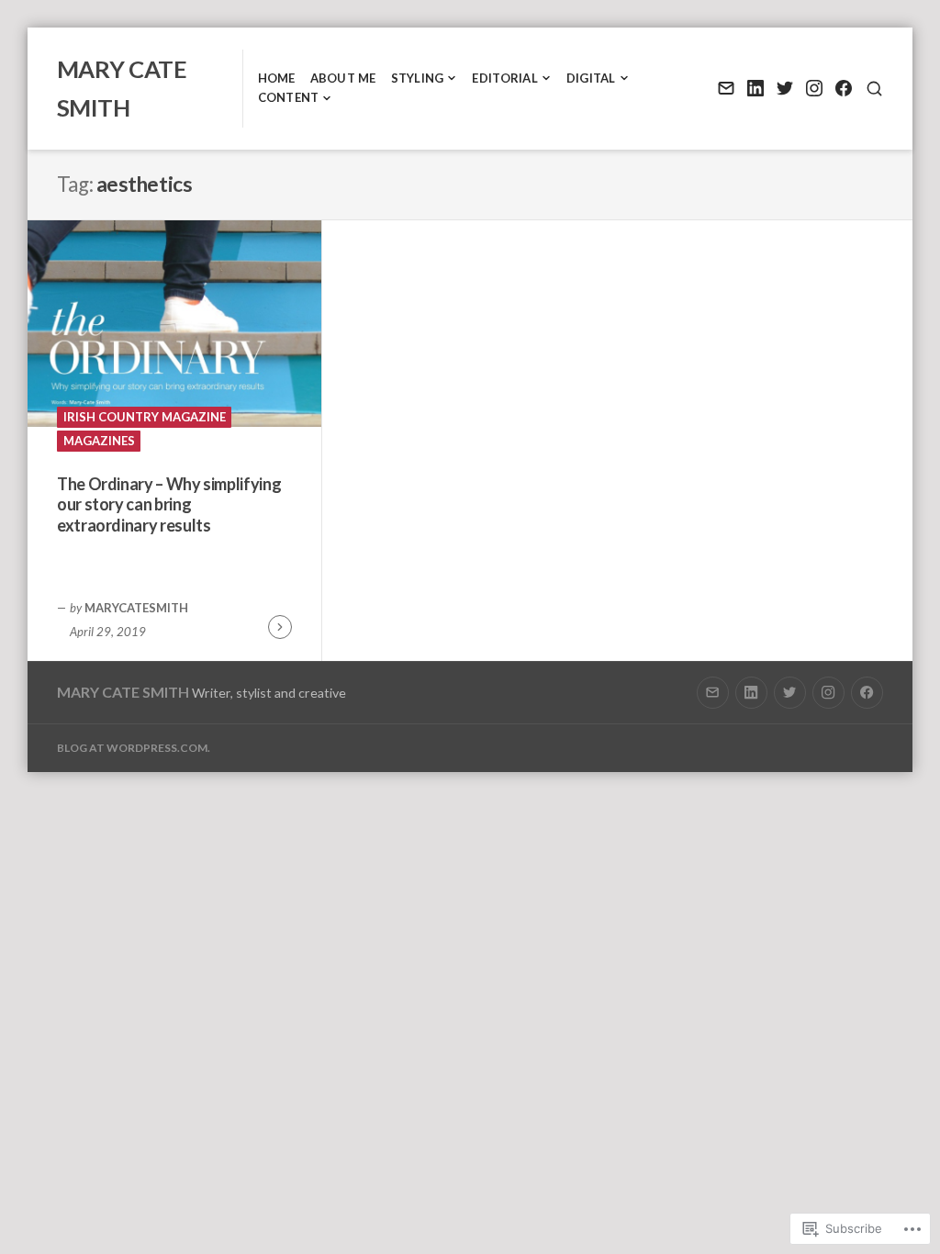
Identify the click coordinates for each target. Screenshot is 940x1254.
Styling (417, 78)
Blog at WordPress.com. (133, 748)
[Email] (725, 88)
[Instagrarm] (813, 88)
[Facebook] (843, 88)
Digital (591, 78)
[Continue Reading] (280, 627)
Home (277, 78)
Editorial (504, 78)
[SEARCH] (874, 88)
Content (288, 97)
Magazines (99, 440)
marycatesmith (136, 607)
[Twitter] (784, 88)
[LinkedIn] (755, 88)
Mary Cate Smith (123, 691)
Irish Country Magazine (144, 416)
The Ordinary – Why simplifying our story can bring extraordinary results (169, 504)
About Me (343, 78)
